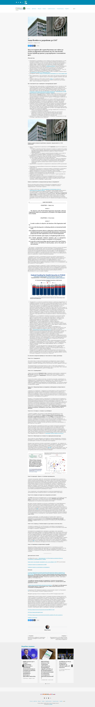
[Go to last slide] (23, 666)
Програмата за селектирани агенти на (42, 329)
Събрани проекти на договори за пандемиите (39, 567)
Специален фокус (60, 8)
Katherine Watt (44, 679)
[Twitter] (18, 2)
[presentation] (29, 654)
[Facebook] (16, 2)
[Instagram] (20, 2)
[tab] (45, 683)
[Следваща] (72, 666)
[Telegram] (23, 2)
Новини (43, 701)
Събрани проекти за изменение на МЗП (37, 564)
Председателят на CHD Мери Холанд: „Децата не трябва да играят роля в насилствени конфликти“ (58, 637)
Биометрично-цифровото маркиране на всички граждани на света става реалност (36, 637)
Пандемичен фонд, (50, 66)
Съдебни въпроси (48, 701)
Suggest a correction (32, 617)
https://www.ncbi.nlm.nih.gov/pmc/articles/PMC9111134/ (41, 609)
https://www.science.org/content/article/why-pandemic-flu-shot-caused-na (45, 615)
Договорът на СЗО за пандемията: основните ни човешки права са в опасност (65, 664)
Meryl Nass (31, 42)
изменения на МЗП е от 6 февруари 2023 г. (41, 72)
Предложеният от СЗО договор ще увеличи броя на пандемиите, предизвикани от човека (45, 559)
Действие (35, 701)
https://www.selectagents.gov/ (36, 612)
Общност (39, 8)
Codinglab (50, 704)
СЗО (28, 38)
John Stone (26, 678)
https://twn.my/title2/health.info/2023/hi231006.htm (40, 585)
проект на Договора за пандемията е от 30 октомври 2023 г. (48, 74)
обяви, (51, 78)
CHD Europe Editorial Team (65, 669)
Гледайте (61, 701)
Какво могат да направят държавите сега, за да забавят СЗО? (42, 562)
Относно (31, 701)
